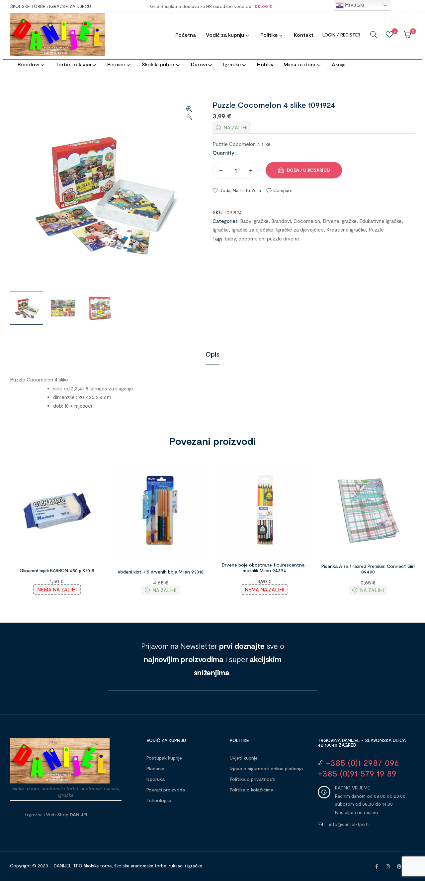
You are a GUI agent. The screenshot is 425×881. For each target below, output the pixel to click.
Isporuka (155, 779)
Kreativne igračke (346, 230)
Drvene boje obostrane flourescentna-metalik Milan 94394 (264, 567)
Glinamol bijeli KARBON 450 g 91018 (57, 570)
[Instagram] (387, 866)
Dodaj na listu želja (240, 190)
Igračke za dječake (252, 230)
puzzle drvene (283, 238)
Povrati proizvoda (165, 789)
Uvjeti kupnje (244, 758)
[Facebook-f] (376, 866)
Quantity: (224, 152)
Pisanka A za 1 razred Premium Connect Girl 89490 (368, 569)
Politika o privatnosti (252, 779)
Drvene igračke (340, 221)
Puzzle (376, 230)
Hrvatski (354, 5)
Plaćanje (155, 768)
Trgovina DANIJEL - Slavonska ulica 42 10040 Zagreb (362, 742)
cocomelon (251, 238)
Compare (283, 190)
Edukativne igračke (380, 221)
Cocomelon (307, 221)
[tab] (212, 354)
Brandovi (281, 221)
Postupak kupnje (164, 758)
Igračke (220, 230)
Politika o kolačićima (251, 789)
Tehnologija (158, 800)
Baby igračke (254, 221)
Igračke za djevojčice (300, 230)
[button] (189, 113)
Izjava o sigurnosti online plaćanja (266, 768)
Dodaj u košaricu (308, 170)
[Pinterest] (399, 866)
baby (230, 238)
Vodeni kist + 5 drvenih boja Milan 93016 (161, 572)
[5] (389, 34)
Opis (212, 354)
